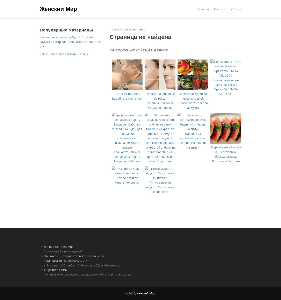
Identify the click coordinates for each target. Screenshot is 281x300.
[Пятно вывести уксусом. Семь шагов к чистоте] (160, 178)
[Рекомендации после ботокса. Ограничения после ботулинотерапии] (160, 89)
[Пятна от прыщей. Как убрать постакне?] (127, 89)
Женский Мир (58, 9)
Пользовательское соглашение (82, 256)
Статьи (236, 9)
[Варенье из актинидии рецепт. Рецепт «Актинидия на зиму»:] (193, 129)
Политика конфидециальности (65, 261)
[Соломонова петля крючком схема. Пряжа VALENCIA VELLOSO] (225, 75)
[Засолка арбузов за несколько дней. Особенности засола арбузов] (193, 89)
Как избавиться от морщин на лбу (64, 54)
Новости (220, 9)
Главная (203, 9)
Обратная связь (55, 270)
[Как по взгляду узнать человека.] (127, 173)
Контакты (51, 256)
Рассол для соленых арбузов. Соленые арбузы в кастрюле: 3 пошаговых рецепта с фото (70, 41)
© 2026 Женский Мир (58, 247)
